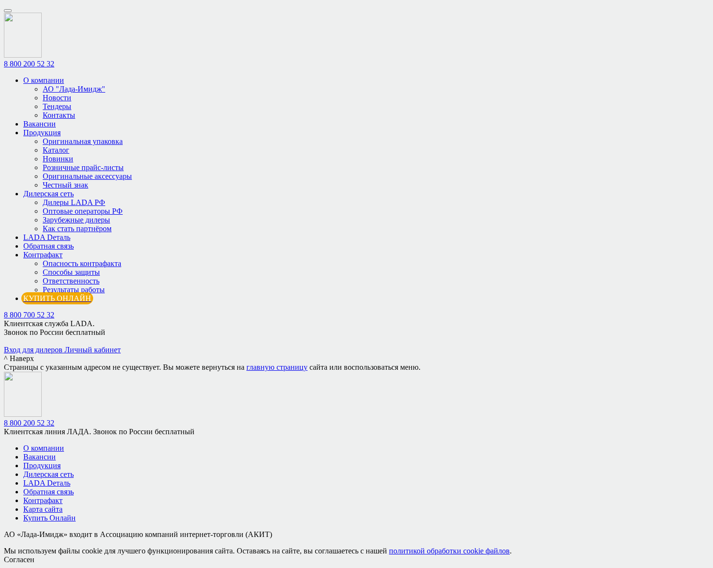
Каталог (56, 150)
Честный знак (65, 185)
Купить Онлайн (49, 518)
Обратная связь (48, 246)
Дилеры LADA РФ (74, 202)
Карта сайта (43, 509)
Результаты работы (74, 289)
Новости (57, 98)
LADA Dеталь (46, 237)
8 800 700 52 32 (29, 315)
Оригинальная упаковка (83, 141)
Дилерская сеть (48, 193)
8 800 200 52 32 (29, 64)
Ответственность (71, 281)
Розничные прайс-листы (83, 167)
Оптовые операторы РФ (83, 211)
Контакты (59, 115)
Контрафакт (43, 255)
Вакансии (39, 124)
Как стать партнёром (77, 228)
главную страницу (277, 367)
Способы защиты (71, 272)
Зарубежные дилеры (76, 220)
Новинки (58, 159)
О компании (43, 80)
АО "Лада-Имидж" (74, 89)
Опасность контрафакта (82, 263)
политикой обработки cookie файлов (449, 551)
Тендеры (57, 106)
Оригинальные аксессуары (87, 176)
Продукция (42, 132)
